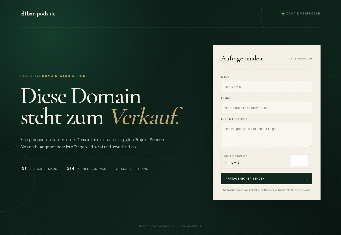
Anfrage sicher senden (267, 178)
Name (225, 77)
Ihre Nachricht (234, 119)
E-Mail (226, 98)
